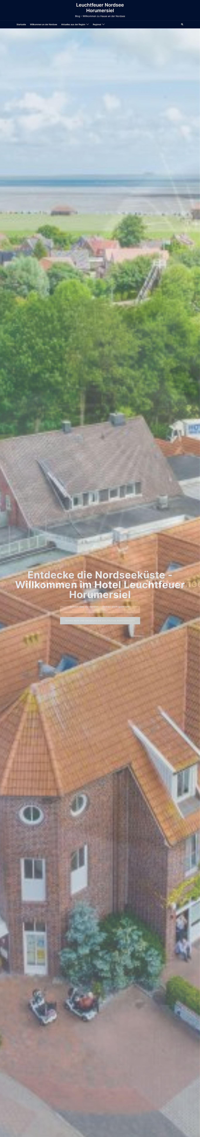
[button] (182, 24)
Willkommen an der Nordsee (43, 24)
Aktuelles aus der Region (73, 24)
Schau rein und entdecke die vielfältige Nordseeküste (100, 620)
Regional (97, 24)
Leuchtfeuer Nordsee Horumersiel (100, 7)
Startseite (21, 24)
